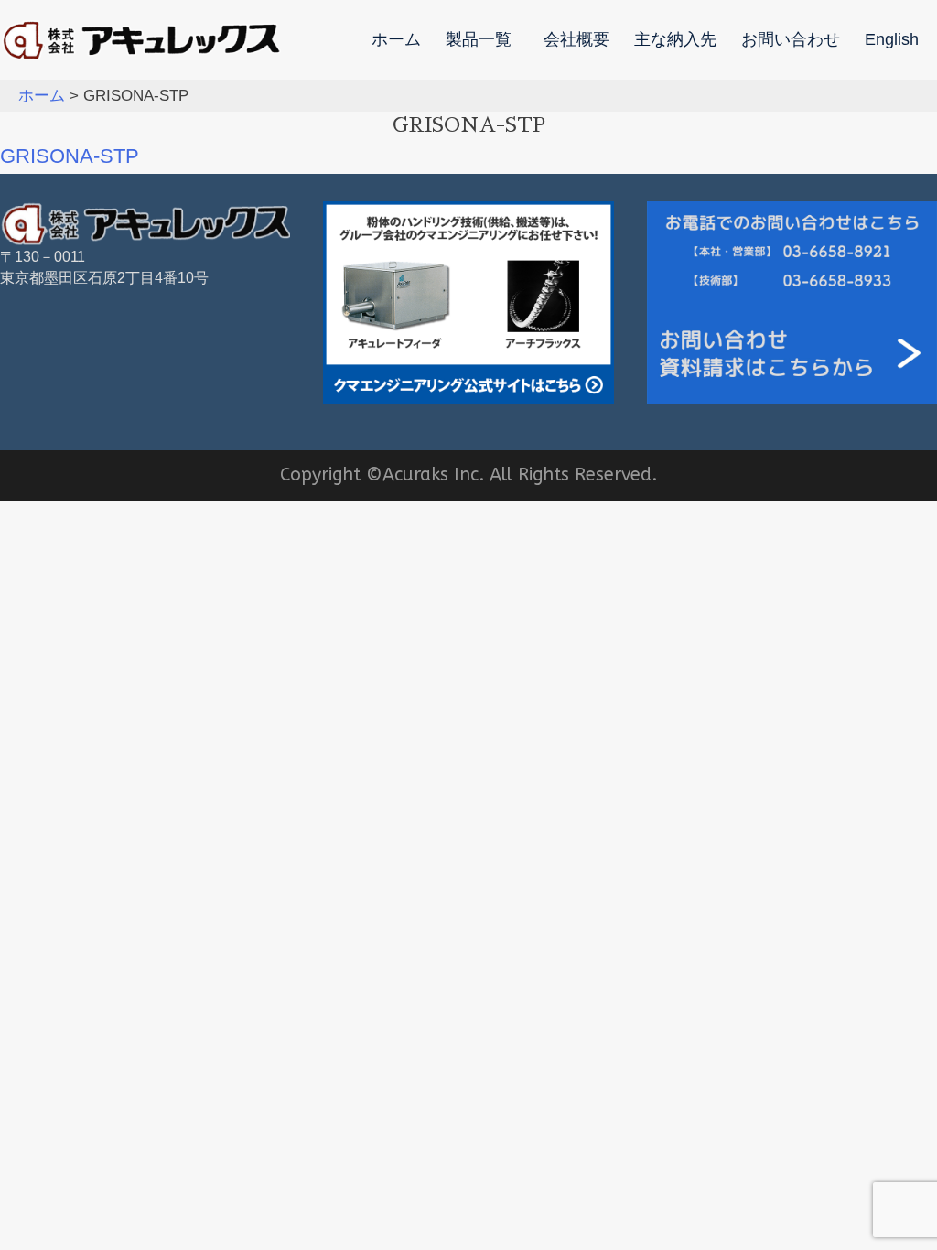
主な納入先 (675, 40)
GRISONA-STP (69, 156)
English (892, 40)
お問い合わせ (790, 40)
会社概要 (576, 40)
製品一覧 (479, 40)
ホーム (396, 40)
